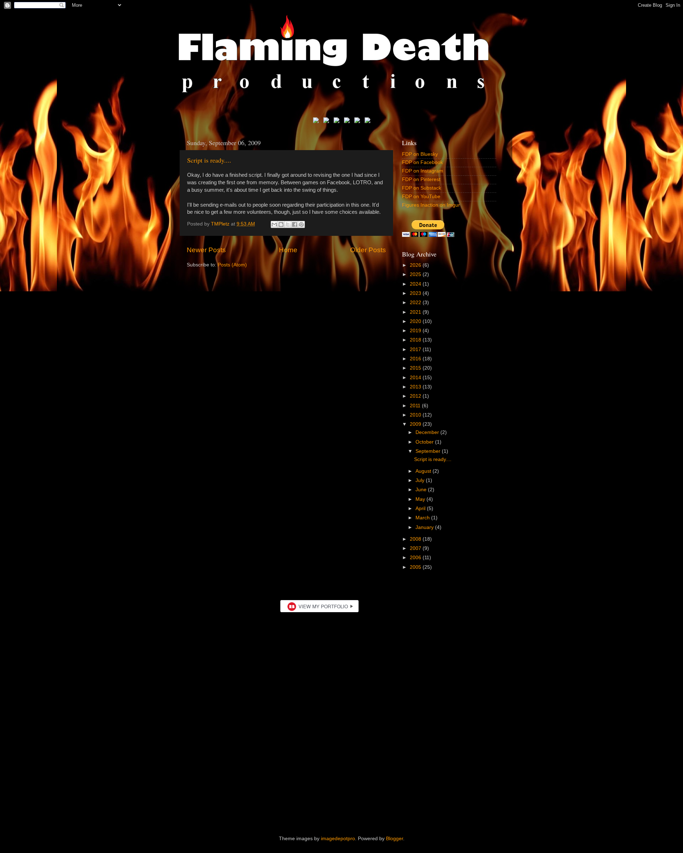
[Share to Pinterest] (301, 224)
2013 (416, 387)
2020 (416, 321)
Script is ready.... (209, 160)
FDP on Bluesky (420, 154)
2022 (416, 302)
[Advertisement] (341, 764)
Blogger (394, 838)
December (427, 432)
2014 (416, 377)
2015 (416, 368)
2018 (416, 340)
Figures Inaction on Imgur (431, 205)
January (425, 527)
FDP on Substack (421, 188)
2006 (416, 557)
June (421, 489)
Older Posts (368, 250)
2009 (416, 424)
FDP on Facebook (422, 162)
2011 (416, 405)
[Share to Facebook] (294, 224)
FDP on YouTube (421, 196)
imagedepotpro (338, 838)
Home (288, 250)
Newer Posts (206, 250)
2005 (416, 567)
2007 (416, 548)
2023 (416, 293)
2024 (416, 284)
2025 (416, 274)
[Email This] (274, 224)
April (421, 508)
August (424, 471)
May (421, 499)
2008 (416, 539)
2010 (416, 415)
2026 (416, 265)
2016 (416, 358)
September (428, 451)
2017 (416, 349)
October (425, 442)
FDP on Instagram (422, 171)
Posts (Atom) (232, 264)
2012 (416, 396)
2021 (416, 312)
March (423, 517)
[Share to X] (287, 224)
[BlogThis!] (281, 224)
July (420, 480)
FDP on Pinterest (421, 179)
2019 (416, 330)
